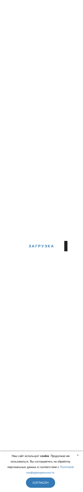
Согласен (41, 482)
